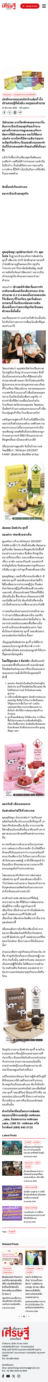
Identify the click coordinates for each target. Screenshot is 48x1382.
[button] (19, 1316)
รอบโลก (37, 1142)
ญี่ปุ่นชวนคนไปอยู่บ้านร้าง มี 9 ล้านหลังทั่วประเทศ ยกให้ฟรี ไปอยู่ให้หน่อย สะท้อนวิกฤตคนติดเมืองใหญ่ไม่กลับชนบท (35, 1152)
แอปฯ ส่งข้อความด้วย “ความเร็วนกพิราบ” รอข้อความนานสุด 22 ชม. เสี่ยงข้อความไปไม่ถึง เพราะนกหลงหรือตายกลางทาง (35, 1287)
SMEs (37, 1162)
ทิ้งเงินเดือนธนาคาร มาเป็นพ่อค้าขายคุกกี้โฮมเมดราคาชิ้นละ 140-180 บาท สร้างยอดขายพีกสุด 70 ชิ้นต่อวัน (34, 1177)
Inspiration (7, 1272)
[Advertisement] (24, 38)
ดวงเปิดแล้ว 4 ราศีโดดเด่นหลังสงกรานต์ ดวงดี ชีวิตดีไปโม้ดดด (34, 1215)
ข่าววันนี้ (28, 1142)
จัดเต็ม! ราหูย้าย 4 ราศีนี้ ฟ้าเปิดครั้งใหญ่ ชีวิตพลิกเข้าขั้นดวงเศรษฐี (35, 1194)
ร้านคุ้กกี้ (12, 1231)
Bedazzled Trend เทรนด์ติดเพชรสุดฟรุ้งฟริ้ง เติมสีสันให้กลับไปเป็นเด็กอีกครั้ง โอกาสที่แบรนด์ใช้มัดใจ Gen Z (12, 1285)
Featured (7, 94)
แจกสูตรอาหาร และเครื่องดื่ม (24, 94)
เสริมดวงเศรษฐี (31, 1187)
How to (40, 1268)
